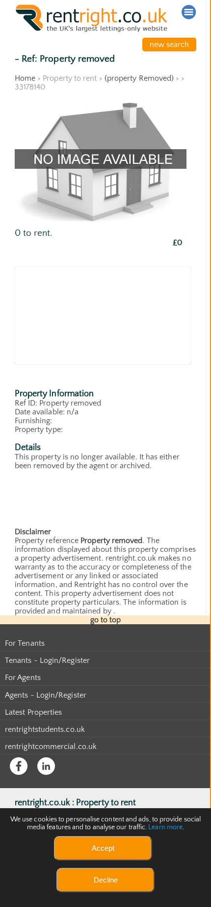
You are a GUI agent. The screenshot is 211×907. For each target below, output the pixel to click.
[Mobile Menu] (189, 12)
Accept (103, 848)
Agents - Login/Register (45, 695)
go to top (105, 619)
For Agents (23, 677)
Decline (106, 880)
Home (25, 78)
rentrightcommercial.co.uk (51, 746)
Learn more (165, 827)
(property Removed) (139, 78)
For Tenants (25, 643)
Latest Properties (33, 712)
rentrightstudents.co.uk (45, 729)
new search (169, 44)
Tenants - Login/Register (47, 660)
